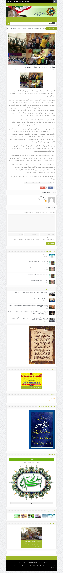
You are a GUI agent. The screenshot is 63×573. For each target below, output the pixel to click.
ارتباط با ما (53, 563)
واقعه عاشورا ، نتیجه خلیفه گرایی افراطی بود (38, 274)
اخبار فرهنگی (49, 561)
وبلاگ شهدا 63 (52, 400)
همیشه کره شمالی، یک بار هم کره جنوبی (39, 299)
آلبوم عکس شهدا (37, 561)
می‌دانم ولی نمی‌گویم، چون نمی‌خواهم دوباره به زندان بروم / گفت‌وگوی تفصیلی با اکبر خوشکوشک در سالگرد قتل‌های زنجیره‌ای (29, 318)
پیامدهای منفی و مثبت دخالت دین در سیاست (38, 261)
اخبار (33, 69)
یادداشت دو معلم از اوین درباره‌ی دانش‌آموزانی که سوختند (26, 28)
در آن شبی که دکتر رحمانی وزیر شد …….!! (39, 268)
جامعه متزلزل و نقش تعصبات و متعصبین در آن (38, 281)
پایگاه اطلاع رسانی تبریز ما (49, 398)
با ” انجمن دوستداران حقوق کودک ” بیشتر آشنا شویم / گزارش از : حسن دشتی (31, 292)
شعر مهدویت (17, 561)
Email (18, 70)
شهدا (43, 561)
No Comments (28, 69)
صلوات (31, 503)
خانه (55, 561)
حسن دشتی (48, 69)
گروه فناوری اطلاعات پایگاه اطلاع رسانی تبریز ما (27, 558)
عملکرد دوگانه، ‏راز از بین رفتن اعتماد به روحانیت (34, 183)
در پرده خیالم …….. (44, 255)
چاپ (21, 70)
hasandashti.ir (48, 183)
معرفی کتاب (24, 561)
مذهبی (30, 561)
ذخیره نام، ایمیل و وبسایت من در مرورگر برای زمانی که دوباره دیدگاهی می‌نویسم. (34, 239)
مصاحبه (11, 561)
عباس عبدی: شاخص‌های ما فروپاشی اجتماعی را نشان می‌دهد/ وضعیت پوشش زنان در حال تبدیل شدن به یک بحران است (28, 306)
